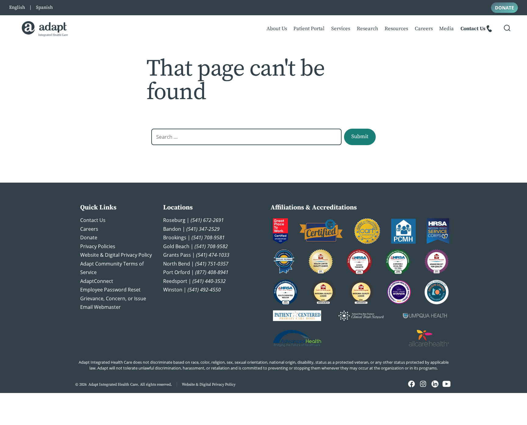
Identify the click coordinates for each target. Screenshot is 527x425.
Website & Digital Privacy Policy (116, 255)
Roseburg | (193, 220)
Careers (424, 29)
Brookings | (194, 237)
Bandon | (191, 229)
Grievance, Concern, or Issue (113, 298)
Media (446, 29)
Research (367, 29)
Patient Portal (308, 29)
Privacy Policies (97, 246)
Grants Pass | (196, 255)
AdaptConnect (96, 281)
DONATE (504, 8)
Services (340, 29)
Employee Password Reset (110, 289)
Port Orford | (195, 272)
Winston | (192, 289)
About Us (277, 29)
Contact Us (473, 29)
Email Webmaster (100, 307)
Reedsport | (194, 281)
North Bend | (195, 263)
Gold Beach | (195, 246)
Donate (88, 237)
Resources (396, 29)
